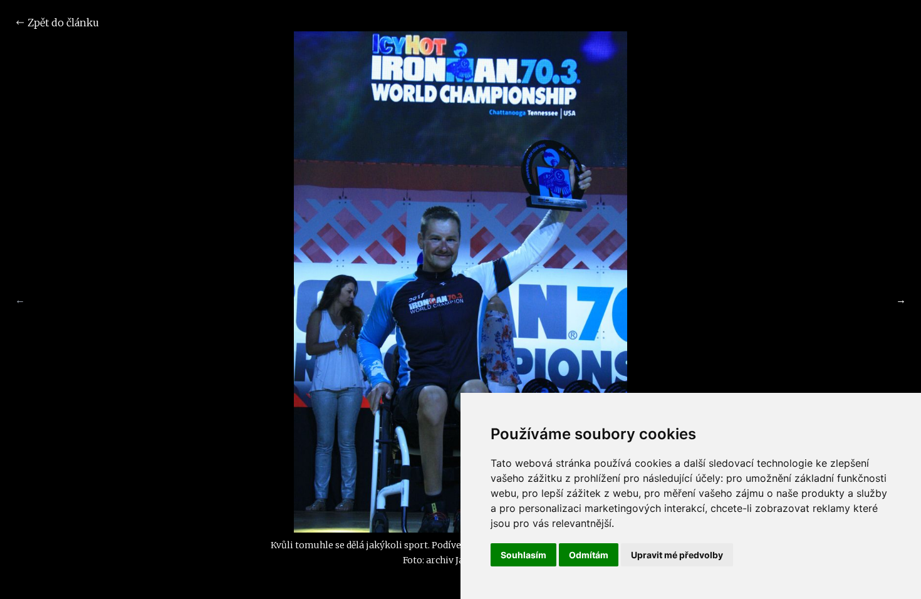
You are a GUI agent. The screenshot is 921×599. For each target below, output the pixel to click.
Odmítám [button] (588, 555)
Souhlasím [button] (523, 555)
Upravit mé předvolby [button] (677, 555)
